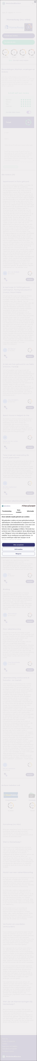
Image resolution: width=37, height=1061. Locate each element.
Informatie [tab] (30, 511)
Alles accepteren (18, 545)
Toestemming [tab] (6, 511)
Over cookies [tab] (18, 511)
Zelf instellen (19, 549)
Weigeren (18, 553)
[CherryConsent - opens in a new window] (28, 506)
